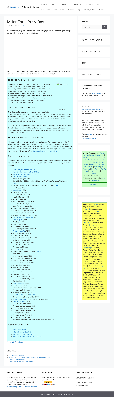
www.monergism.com (89, 116)
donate (89, 134)
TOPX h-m (75, 4)
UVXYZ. (94, 173)
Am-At (86, 155)
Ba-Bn (98, 155)
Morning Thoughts (19, 299)
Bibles (53, 4)
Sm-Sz (97, 171)
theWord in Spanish (89, 139)
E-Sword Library (30, 7)
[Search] (104, 27)
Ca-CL (91, 157)
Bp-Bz (85, 157)
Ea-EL (93, 160)
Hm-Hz (92, 164)
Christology (93, 225)
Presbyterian (20, 355)
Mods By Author (89, 10)
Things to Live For (19, 231)
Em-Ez (99, 160)
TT (102, 171)
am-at (103, 178)
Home (43, 4)
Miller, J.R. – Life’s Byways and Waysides (27, 336)
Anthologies (87, 209)
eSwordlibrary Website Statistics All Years (22, 387)
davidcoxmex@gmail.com (91, 109)
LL (85, 167)
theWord (16, 183)
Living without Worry (20, 176)
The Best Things (18, 295)
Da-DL (103, 157)
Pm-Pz (103, 169)
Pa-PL (97, 169)
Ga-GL (95, 162)
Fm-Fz (89, 162)
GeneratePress (68, 394)
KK (103, 164)
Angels (96, 204)
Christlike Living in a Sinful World (24, 174)
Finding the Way (18, 283)
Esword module (36, 357)
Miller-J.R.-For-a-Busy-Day (16, 342)
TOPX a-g (63, 4)
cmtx (98, 4)
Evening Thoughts (19, 301)
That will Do (17, 249)
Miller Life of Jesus (19, 330)
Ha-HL (86, 164)
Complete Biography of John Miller (45, 151)
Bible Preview (96, 93)
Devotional (12, 355)
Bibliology (95, 211)
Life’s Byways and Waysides (23, 217)
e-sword (11, 357)
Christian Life (87, 223)
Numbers (86, 169)
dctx (42, 10)
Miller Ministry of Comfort (22, 332)
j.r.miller (47, 357)
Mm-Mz (97, 167)
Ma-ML (90, 167)
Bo (103, 155)
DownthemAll (94, 184)
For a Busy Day (18, 220)
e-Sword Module (20, 357)
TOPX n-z (88, 4)
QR (87, 171)
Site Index (101, 10)
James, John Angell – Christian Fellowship (21, 361)
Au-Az (92, 155)
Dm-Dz (87, 160)
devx (48, 10)
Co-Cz (97, 157)
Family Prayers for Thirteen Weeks (25, 170)
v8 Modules (70, 10)
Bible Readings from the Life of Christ (26, 172)
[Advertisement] (40, 53)
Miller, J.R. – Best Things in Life (24, 334)
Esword (28, 357)
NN (102, 167)
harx (55, 10)
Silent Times (17, 190)
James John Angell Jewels (17, 359)
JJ (100, 164)
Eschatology (87, 248)
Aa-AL (102, 153)
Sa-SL (91, 171)
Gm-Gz (101, 162)
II (97, 164)
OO (92, 169)
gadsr (43, 357)
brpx (79, 10)
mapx (62, 10)
